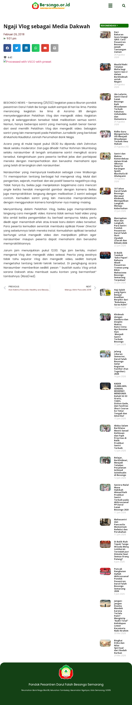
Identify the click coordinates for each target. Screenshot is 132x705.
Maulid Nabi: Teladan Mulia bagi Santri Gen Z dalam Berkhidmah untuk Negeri (121, 73)
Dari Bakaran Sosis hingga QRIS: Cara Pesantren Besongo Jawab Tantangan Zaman (121, 42)
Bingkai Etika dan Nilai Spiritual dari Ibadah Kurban (120, 646)
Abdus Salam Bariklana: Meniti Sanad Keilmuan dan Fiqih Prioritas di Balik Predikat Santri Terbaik (121, 437)
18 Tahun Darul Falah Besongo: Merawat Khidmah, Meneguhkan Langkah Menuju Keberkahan (121, 198)
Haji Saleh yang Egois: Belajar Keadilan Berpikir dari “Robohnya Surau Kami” (121, 297)
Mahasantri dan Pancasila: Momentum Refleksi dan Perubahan (121, 525)
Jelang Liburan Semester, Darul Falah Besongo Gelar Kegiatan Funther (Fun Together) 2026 (121, 362)
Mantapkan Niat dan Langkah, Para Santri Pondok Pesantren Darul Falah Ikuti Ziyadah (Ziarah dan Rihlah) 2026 (120, 230)
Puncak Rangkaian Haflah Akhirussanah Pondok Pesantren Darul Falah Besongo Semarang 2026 (121, 580)
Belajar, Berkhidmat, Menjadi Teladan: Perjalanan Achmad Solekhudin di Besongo (121, 466)
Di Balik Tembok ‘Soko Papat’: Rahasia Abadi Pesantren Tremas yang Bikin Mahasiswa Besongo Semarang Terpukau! (121, 266)
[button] (7, 48)
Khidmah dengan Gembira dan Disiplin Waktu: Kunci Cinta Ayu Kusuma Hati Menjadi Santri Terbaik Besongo (121, 328)
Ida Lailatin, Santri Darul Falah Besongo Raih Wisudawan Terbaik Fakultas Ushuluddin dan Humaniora (120, 107)
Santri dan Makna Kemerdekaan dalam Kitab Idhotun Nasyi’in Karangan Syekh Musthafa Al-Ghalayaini (122, 164)
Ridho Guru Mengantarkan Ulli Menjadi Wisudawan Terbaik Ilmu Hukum (122, 137)
